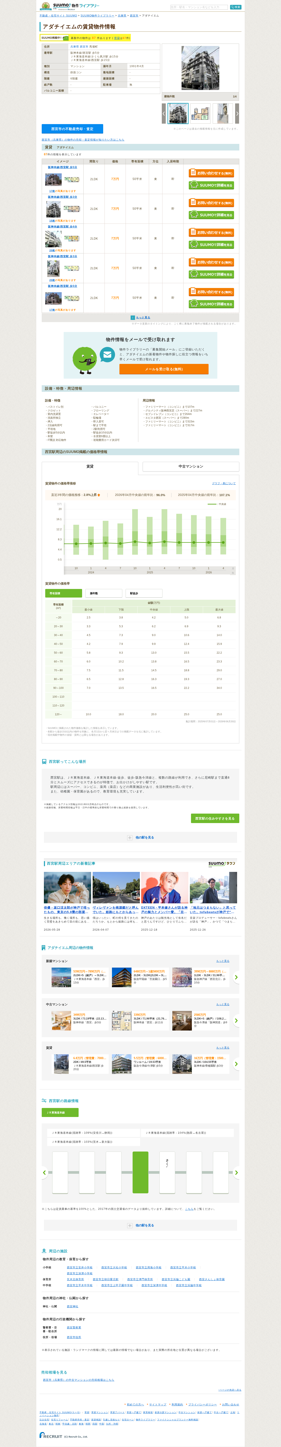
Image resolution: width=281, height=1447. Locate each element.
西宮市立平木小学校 (183, 1267)
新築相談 (96, 1419)
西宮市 (134, 15)
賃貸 (117, 38)
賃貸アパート (117, 1412)
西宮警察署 (74, 1327)
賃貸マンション (99, 1412)
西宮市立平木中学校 (80, 1285)
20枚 (52, 250)
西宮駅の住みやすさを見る (215, 818)
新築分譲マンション (166, 1412)
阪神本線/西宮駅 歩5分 (62, 167)
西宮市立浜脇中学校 (189, 1285)
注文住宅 (44, 1419)
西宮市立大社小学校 (114, 1267)
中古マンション (186, 1412)
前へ (45, 1172)
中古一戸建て (221, 1412)
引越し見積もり (111, 1419)
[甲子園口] (113, 1172)
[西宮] (140, 1172)
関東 (58, 1424)
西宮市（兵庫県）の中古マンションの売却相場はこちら (78, 1379)
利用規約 (177, 1404)
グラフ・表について (224, 483)
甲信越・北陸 (69, 1424)
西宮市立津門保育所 (140, 1279)
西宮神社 (72, 1306)
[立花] (87, 1172)
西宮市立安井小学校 (80, 1267)
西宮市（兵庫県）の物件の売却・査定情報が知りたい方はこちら (83, 139)
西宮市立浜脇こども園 (176, 1279)
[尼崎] (60, 1172)
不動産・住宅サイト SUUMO (58, 15)
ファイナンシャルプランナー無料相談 (177, 1419)
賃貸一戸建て (134, 1412)
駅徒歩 (134, 593)
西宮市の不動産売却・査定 (72, 129)
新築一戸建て (204, 1412)
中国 (101, 1424)
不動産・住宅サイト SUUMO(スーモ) (60, 1412)
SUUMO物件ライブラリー (97, 15)
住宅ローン (128, 1419)
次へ (236, 1172)
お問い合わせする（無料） (211, 173)
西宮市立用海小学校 (149, 1267)
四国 (94, 1424)
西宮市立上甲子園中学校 (117, 1285)
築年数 (94, 593)
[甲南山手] (221, 1172)
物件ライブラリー (145, 1419)
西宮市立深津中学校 (154, 1285)
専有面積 (55, 593)
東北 (51, 1424)
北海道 (43, 1424)
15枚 (52, 220)
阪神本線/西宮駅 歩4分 (62, 226)
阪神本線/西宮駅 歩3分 (62, 196)
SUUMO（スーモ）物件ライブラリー (69, 6)
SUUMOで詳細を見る (211, 185)
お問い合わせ (230, 1404)
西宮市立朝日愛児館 (106, 1279)
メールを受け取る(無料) (164, 369)
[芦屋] (194, 1172)
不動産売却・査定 (79, 1419)
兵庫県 (122, 15)
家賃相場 (148, 1412)
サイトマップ (157, 1404)
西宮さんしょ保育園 (212, 1279)
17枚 (52, 191)
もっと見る (222, 961)
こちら (189, 1208)
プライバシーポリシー (202, 1404)
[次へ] (236, 977)
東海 (81, 1424)
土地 (232, 1412)
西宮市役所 (74, 1337)
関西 (88, 1424)
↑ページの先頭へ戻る (229, 1390)
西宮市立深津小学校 (80, 1273)
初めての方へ (135, 1404)
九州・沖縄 (112, 1424)
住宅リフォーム (59, 1419)
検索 (237, 7)
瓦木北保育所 (75, 1279)
